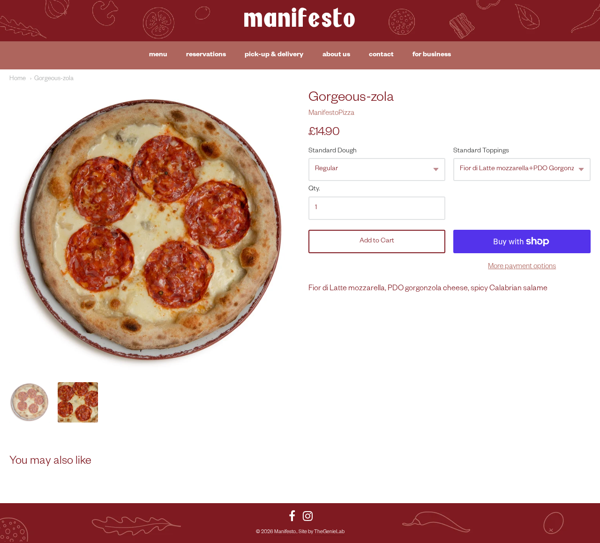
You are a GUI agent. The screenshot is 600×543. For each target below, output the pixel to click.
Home (17, 79)
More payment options (522, 267)
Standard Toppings (481, 151)
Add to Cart (377, 241)
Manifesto (300, 20)
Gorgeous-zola (54, 79)
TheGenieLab (329, 532)
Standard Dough (332, 151)
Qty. (314, 189)
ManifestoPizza (331, 114)
